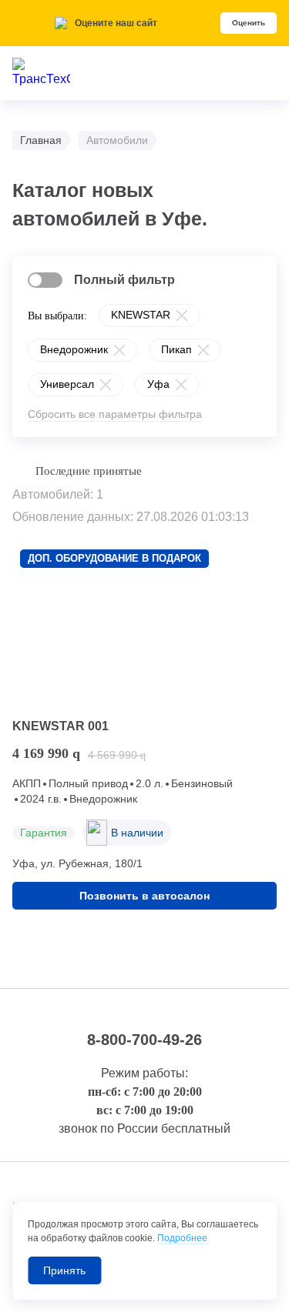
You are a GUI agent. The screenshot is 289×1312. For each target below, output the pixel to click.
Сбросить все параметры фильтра (115, 414)
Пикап (176, 349)
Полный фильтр (124, 279)
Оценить (248, 22)
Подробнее (182, 1238)
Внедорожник (74, 349)
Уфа (158, 384)
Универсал (67, 384)
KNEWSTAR (140, 315)
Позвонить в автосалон (144, 896)
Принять (64, 1270)
